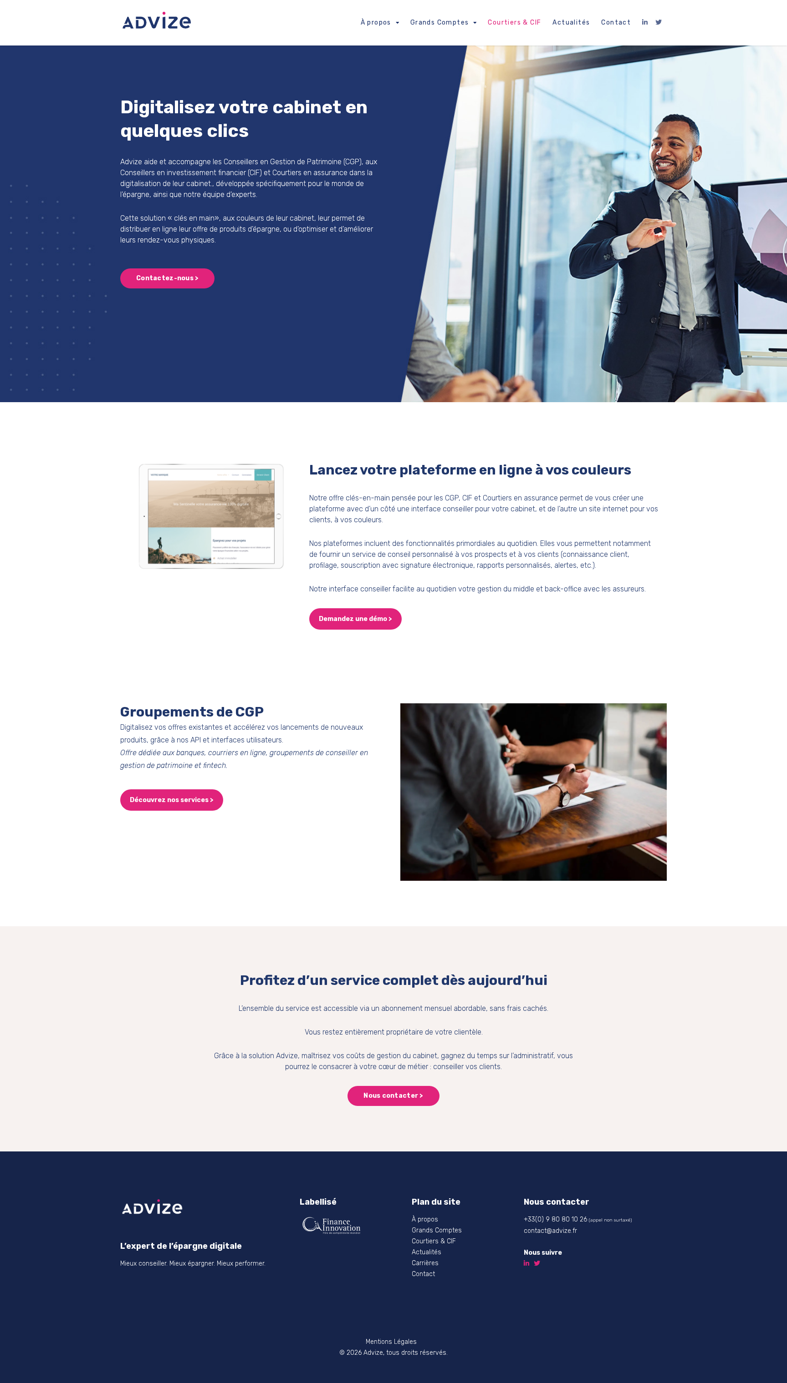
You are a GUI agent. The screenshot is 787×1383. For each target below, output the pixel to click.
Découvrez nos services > (172, 800)
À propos (376, 22)
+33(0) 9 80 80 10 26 (555, 1219)
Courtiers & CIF (514, 22)
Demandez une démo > (355, 619)
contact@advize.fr (550, 1231)
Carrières (425, 1263)
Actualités (571, 22)
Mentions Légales (391, 1342)
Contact (616, 22)
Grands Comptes (439, 22)
